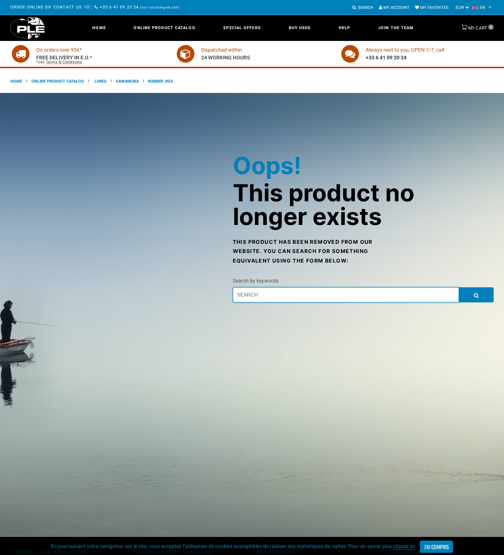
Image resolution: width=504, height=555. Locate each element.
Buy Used (300, 27)
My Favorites (434, 7)
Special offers (241, 27)
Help (344, 27)
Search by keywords (256, 281)
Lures (100, 81)
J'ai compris (436, 547)
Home (99, 27)
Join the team (396, 27)
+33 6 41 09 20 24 (119, 7)
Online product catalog (164, 27)
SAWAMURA (127, 81)
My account (396, 7)
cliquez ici (404, 546)
